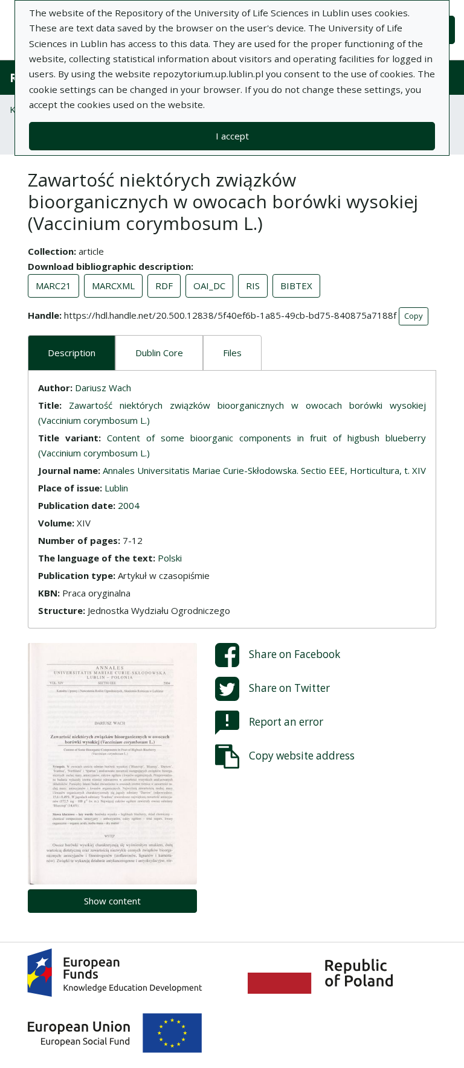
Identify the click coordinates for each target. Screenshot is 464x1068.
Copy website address (302, 755)
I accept (232, 136)
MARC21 (53, 286)
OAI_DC (209, 286)
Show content (112, 901)
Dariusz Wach (103, 388)
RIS (253, 286)
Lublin (116, 488)
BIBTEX (296, 286)
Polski (170, 558)
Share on (294, 653)
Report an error (286, 721)
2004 (129, 505)
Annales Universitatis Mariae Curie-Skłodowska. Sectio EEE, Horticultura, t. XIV (264, 470)
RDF (164, 286)
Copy (413, 315)
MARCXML (113, 286)
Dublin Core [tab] (159, 353)
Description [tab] (71, 353)
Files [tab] (232, 353)
